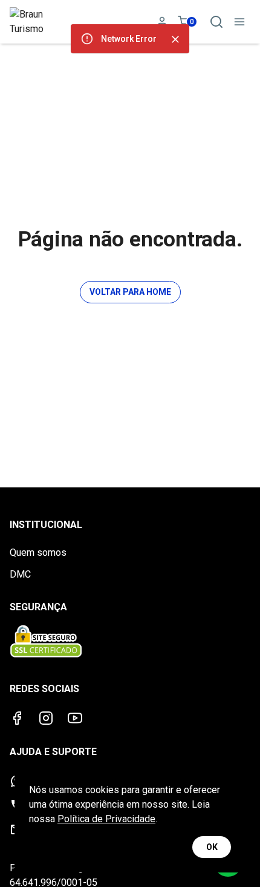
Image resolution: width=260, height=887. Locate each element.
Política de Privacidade (106, 819)
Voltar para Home (130, 292)
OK (212, 847)
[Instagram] (46, 718)
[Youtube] (75, 718)
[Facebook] (17, 718)
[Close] (175, 39)
